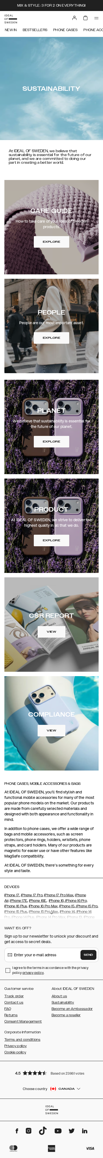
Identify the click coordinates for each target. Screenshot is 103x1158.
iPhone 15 (66, 906)
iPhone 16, (57, 901)
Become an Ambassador (72, 1009)
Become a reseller (66, 1015)
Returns (11, 1015)
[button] (51, 1073)
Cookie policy (15, 1052)
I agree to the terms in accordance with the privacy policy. (50, 970)
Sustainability (63, 1002)
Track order (14, 996)
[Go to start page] (10, 19)
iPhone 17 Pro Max (58, 895)
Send (88, 955)
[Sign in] (74, 17)
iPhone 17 (12, 895)
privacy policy (33, 972)
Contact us (13, 1002)
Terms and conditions (22, 1040)
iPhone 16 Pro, (76, 901)
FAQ (7, 1009)
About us (59, 996)
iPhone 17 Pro (32, 895)
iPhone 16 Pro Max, (44, 906)
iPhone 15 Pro (86, 906)
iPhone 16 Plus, (16, 906)
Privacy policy (15, 1046)
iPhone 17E (18, 901)
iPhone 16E (37, 901)
